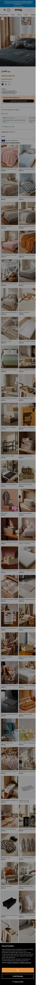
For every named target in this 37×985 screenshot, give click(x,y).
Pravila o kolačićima (13, 962)
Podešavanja (18, 976)
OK (18, 970)
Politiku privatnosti (25, 962)
